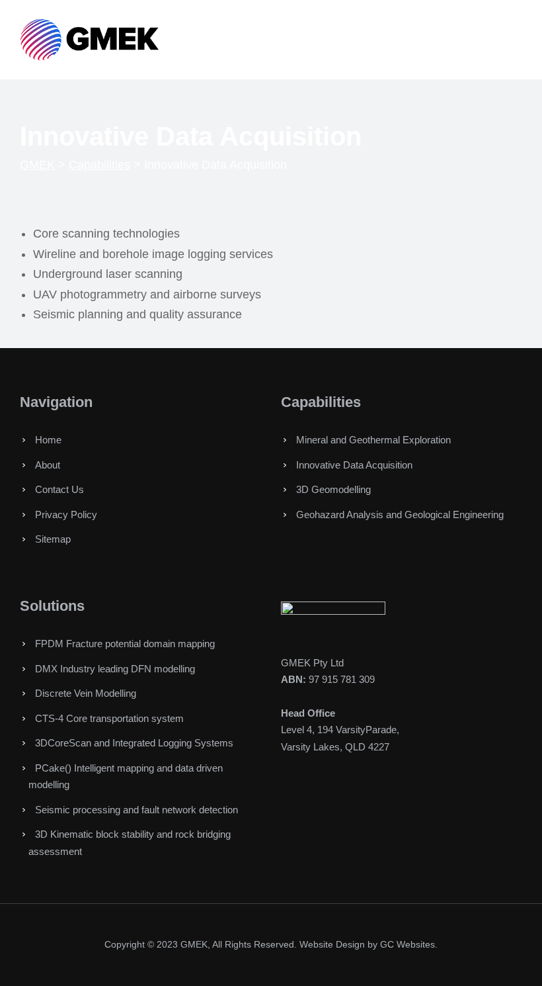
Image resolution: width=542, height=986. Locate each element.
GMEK (194, 944)
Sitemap (53, 539)
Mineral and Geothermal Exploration (373, 439)
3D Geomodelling (333, 489)
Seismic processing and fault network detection (136, 809)
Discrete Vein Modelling (85, 693)
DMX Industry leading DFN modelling (115, 668)
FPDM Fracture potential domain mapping (125, 643)
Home (48, 439)
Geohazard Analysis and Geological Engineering (400, 514)
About (47, 465)
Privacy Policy (66, 514)
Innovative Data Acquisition (354, 465)
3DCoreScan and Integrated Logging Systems (134, 742)
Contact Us (59, 489)
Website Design (332, 944)
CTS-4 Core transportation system (109, 718)
